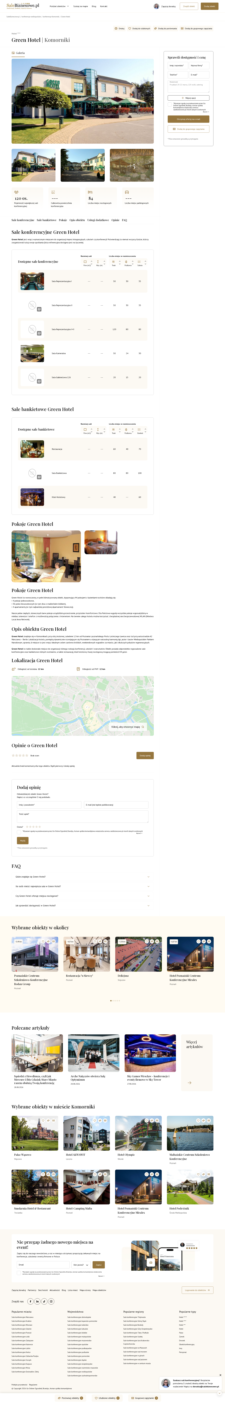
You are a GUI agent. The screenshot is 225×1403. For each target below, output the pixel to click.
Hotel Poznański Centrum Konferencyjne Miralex (185, 978)
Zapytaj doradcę (19, 1290)
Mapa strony (85, 1290)
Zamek (181, 1337)
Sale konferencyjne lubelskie (77, 1325)
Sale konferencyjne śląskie (77, 1360)
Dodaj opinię (145, 755)
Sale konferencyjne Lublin (21, 1348)
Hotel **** (16, 33)
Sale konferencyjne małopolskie (79, 1337)
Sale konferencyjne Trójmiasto (134, 1317)
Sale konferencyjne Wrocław (22, 1325)
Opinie (115, 220)
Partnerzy (32, 1290)
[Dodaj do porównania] (48, 941)
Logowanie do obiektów (195, 1290)
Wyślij (22, 840)
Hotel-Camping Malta (79, 1208)
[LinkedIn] (37, 1301)
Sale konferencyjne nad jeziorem (135, 1359)
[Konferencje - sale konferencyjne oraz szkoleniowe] (23, 8)
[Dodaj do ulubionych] (43, 941)
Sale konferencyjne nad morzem (135, 1352)
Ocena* (20, 827)
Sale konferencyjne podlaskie (78, 1352)
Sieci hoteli (43, 1290)
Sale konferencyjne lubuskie (77, 1329)
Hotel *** (182, 1325)
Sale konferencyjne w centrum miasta (137, 1363)
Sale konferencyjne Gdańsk (21, 1329)
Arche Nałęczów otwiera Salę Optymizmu (88, 1077)
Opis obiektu (77, 220)
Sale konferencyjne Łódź (21, 1337)
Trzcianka (18, 1212)
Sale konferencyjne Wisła (21, 1368)
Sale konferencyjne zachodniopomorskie (82, 1376)
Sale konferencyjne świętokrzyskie (79, 1364)
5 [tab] (119, 1000)
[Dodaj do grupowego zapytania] (53, 941)
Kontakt (104, 6)
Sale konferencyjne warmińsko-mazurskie (82, 1368)
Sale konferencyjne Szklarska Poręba (25, 1356)
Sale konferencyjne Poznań (21, 1333)
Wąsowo (18, 1159)
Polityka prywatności (19, 1385)
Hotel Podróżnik (179, 1208)
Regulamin (33, 1385)
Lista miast (73, 1290)
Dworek (182, 1340)
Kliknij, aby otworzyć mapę (125, 726)
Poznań (17, 988)
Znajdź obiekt (189, 6)
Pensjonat (182, 1352)
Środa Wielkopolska (178, 1212)
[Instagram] (51, 1301)
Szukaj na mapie (80, 6)
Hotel (181, 1329)
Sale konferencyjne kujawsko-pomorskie (82, 1321)
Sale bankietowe (46, 220)
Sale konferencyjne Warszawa (22, 1317)
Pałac (181, 1333)
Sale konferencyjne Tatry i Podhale (136, 1333)
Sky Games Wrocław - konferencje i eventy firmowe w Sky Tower (148, 1077)
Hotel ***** (183, 1317)
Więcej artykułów (194, 1044)
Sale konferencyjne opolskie (77, 1344)
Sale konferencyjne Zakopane (22, 1340)
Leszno (69, 1159)
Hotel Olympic (126, 1154)
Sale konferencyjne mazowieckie (79, 1340)
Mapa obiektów (99, 1290)
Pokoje (63, 220)
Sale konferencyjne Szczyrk (21, 1360)
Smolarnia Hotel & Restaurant (32, 1208)
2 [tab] (113, 1000)
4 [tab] (117, 1000)
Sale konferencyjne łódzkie (77, 1333)
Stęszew (121, 980)
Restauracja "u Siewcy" (79, 975)
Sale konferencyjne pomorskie (78, 1356)
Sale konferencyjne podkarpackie (79, 1348)
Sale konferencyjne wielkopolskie (79, 1372)
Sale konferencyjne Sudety (133, 1337)
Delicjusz (123, 975)
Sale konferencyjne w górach (133, 1356)
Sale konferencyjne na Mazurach (135, 1348)
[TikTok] (44, 1301)
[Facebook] (30, 1301)
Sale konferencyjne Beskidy (133, 1325)
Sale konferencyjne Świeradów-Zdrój (25, 1372)
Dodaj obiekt (209, 6)
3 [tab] (115, 1000)
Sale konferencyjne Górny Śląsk (134, 1321)
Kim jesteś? (79, 1265)
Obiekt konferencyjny (186, 1344)
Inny (180, 1348)
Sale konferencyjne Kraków (22, 1321)
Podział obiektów (58, 6)
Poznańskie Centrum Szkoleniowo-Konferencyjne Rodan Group (31, 980)
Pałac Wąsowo (22, 1154)
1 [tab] (111, 1000)
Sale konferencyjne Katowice (22, 1344)
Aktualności (55, 1290)
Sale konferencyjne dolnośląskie (79, 1317)
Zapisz (99, 1265)
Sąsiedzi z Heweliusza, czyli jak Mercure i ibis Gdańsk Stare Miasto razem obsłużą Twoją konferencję (35, 1079)
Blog (94, 6)
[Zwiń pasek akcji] (219, 1393)
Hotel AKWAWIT (75, 1154)
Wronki (120, 1159)
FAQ (124, 220)
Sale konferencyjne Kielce (21, 1352)
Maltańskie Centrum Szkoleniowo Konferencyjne (190, 1157)
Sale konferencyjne (23, 220)
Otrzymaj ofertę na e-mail (188, 119)
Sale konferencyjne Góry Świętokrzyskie (137, 1329)
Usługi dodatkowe (98, 220)
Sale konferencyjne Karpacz (22, 1364)
